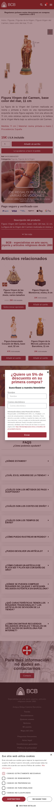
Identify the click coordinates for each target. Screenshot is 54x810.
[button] (27, 805)
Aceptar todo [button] (13, 799)
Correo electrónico (16, 402)
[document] (27, 405)
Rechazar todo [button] (40, 799)
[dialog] (27, 781)
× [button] (51, 755)
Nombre (11, 393)
